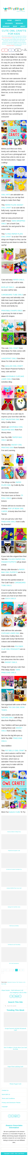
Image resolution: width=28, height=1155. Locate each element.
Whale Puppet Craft (15, 1084)
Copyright (5, 1106)
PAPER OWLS (18, 280)
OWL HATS (5, 195)
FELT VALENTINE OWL (10, 419)
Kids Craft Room (14, 9)
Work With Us (6, 1094)
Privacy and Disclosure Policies (11, 1102)
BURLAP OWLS (7, 287)
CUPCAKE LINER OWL (10, 633)
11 (22, 970)
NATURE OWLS (7, 718)
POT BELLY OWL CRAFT (15, 751)
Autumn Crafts (14, 812)
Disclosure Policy (10, 45)
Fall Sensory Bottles (14, 925)
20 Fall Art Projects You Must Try (14, 869)
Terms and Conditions (7, 37)
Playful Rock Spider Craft (14, 850)
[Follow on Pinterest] (19, 996)
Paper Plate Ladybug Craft (15, 1066)
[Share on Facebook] (11, 50)
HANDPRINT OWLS (9, 358)
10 (19, 970)
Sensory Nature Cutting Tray (14, 831)
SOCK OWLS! (10, 598)
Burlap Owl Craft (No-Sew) (14, 907)
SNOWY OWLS (11, 662)
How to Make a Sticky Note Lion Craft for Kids (15, 1048)
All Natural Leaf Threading (14, 944)
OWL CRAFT (14, 348)
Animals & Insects (11, 982)
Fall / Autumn (19, 982)
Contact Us (5, 1090)
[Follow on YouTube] (16, 996)
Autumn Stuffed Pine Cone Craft (14, 888)
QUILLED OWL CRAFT (14, 366)
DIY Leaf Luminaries (14, 963)
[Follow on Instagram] (13, 996)
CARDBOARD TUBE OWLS (12, 295)
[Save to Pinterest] (4, 50)
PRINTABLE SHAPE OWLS (11, 311)
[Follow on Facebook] (10, 996)
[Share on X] (18, 50)
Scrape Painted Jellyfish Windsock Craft (15, 1029)
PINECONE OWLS (8, 522)
